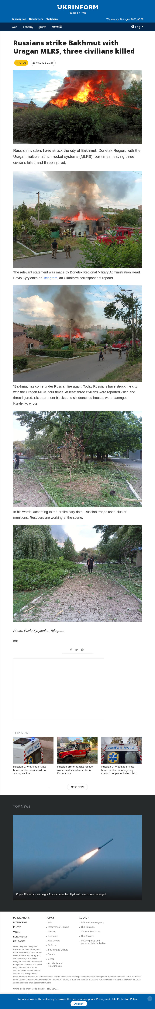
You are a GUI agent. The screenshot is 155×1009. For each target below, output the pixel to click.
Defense (52, 945)
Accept (78, 1003)
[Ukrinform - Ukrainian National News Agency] (77, 7)
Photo (17, 927)
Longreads (20, 936)
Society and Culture (58, 949)
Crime (51, 959)
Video (16, 932)
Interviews (20, 922)
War (14, 27)
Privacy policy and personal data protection (93, 942)
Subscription (19, 19)
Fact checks (54, 940)
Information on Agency (92, 922)
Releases (19, 941)
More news (77, 787)
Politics (51, 931)
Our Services (87, 936)
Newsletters (36, 19)
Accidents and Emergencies (55, 964)
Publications (21, 917)
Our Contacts (88, 927)
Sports (42, 27)
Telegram (50, 278)
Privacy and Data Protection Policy (116, 998)
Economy (27, 27)
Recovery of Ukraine (58, 927)
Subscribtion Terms (91, 931)
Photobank (52, 19)
